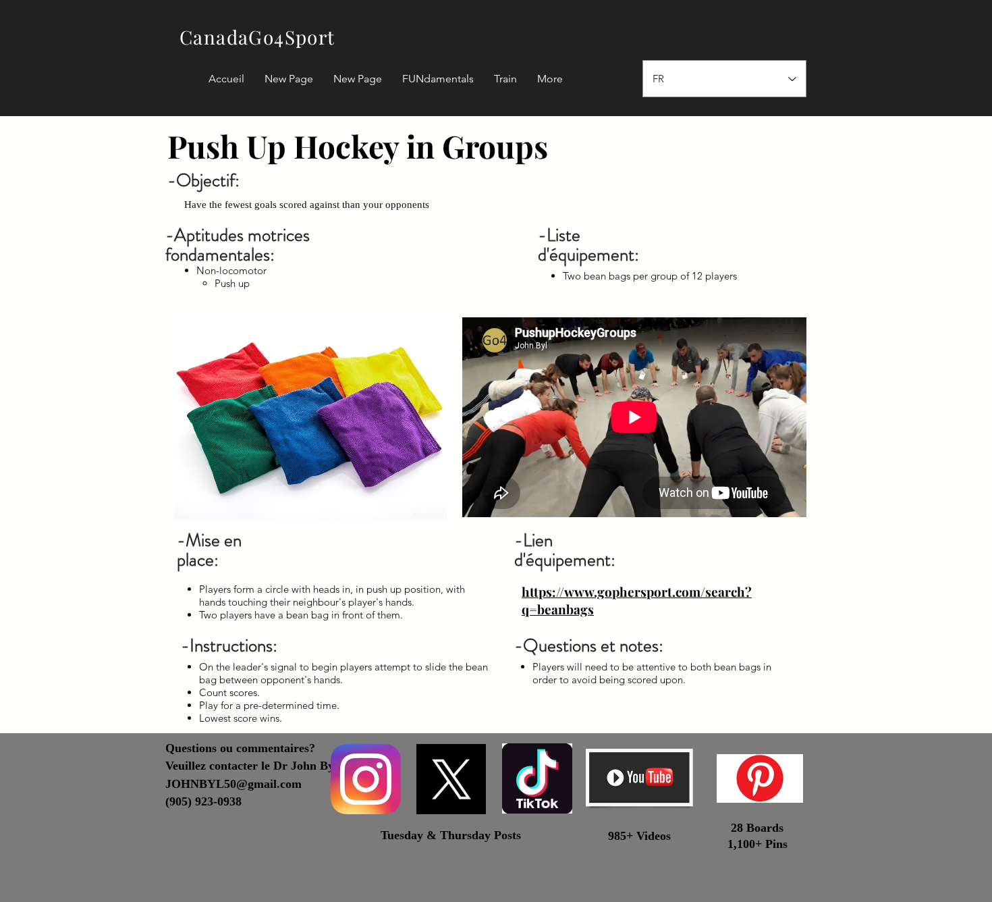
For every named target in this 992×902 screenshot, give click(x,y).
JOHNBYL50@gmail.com (233, 784)
